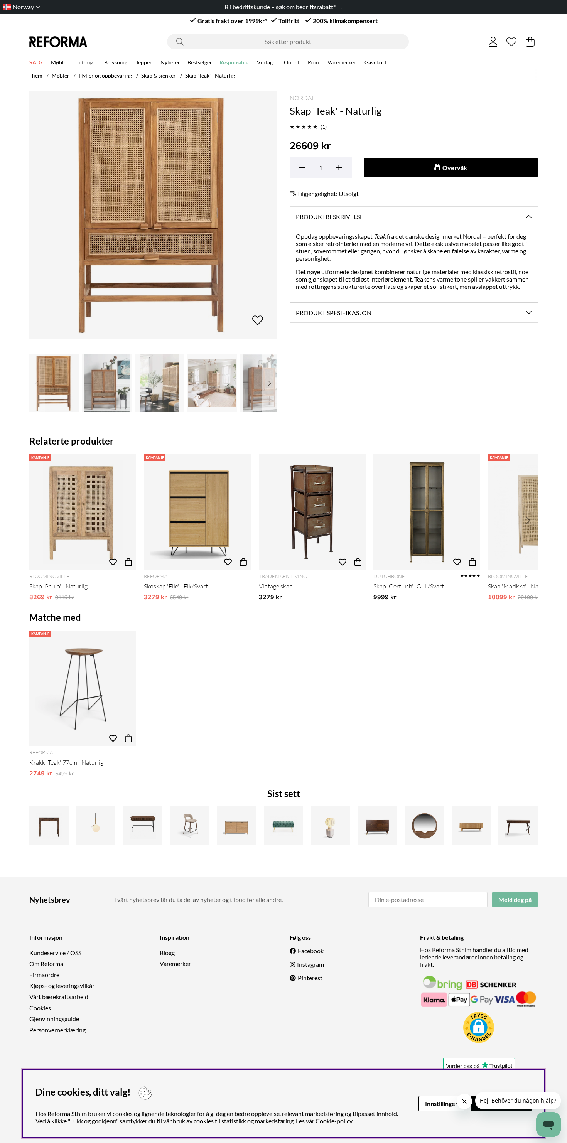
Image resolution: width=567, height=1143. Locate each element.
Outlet (291, 62)
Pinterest (310, 977)
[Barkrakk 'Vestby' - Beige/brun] (189, 825)
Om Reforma (46, 963)
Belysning (115, 62)
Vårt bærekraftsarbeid (58, 996)
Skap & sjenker (158, 75)
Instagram (310, 964)
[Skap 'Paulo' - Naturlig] (82, 512)
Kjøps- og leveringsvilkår (61, 985)
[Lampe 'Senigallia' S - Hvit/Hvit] (330, 825)
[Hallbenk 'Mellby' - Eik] (236, 825)
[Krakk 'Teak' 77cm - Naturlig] (82, 688)
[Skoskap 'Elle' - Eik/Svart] (197, 512)
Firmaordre (44, 974)
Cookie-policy (334, 1120)
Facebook (311, 950)
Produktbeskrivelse (329, 216)
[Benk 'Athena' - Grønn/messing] (283, 825)
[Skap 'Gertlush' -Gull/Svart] (426, 512)
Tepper (144, 62)
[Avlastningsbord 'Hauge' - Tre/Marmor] (49, 825)
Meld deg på (515, 899)
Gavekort (375, 62)
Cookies (40, 1008)
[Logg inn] (493, 42)
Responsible (233, 62)
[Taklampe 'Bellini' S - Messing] (96, 825)
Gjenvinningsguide (54, 1018)
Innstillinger (441, 1103)
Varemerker (341, 62)
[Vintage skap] (312, 512)
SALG (35, 62)
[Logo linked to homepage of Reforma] (58, 41)
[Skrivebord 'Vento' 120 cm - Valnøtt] (518, 825)
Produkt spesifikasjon (333, 312)
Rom (313, 62)
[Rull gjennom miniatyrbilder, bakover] (37, 383)
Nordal (302, 98)
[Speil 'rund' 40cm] (424, 825)
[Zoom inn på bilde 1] (153, 215)
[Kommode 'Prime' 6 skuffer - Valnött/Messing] (377, 825)
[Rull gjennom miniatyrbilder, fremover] (269, 383)
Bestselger (199, 62)
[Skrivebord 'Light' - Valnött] (142, 825)
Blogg (167, 952)
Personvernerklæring (57, 1029)
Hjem (35, 75)
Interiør (86, 62)
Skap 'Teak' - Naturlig (210, 75)
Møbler (60, 62)
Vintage (266, 62)
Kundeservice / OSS (55, 952)
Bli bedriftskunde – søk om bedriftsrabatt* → (283, 6)
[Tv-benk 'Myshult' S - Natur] (471, 825)
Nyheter (170, 62)
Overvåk (454, 167)
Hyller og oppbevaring (105, 75)
